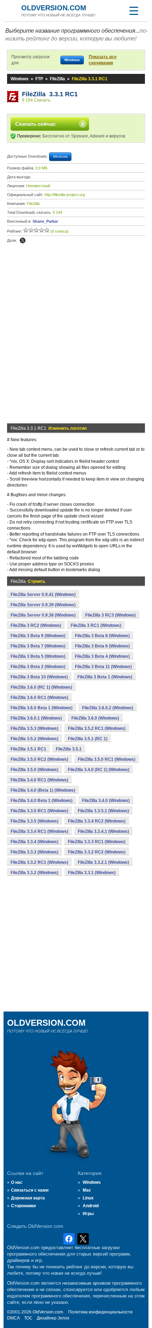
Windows (20, 78)
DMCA (13, 1318)
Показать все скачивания (103, 59)
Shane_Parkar (45, 221)
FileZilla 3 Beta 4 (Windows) (102, 656)
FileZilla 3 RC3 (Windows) (110, 615)
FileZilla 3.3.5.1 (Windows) (103, 810)
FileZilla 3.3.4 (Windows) (34, 841)
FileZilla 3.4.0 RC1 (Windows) (39, 779)
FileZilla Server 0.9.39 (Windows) (43, 604)
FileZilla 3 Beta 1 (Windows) (104, 676)
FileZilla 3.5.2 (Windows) (34, 738)
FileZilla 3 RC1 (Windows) (96, 625)
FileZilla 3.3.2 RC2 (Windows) (96, 852)
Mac (87, 1190)
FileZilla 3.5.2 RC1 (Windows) (96, 728)
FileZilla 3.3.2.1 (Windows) (103, 862)
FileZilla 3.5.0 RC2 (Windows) (39, 759)
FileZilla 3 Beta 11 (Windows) (103, 666)
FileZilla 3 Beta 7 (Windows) (38, 646)
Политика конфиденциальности (100, 1312)
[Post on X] (22, 240)
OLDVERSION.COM (53, 8)
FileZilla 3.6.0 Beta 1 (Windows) (41, 707)
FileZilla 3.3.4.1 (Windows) (103, 831)
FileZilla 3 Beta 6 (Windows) (102, 646)
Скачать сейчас (35, 124)
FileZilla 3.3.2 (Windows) (34, 872)
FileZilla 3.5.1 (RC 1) (87, 738)
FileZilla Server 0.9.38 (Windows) (43, 615)
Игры (88, 1213)
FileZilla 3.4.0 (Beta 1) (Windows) (43, 790)
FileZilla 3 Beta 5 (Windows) (38, 656)
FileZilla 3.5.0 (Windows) (34, 769)
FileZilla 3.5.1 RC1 (28, 749)
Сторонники (23, 1205)
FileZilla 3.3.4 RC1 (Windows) (39, 831)
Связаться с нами (29, 1190)
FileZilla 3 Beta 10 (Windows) (39, 676)
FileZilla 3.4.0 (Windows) (106, 800)
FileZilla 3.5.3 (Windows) (34, 728)
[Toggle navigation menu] (133, 10)
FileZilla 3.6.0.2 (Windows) (107, 707)
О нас (17, 1182)
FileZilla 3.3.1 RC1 (50, 94)
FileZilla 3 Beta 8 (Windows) (102, 635)
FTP (39, 78)
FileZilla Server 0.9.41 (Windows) (43, 594)
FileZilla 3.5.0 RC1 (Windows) (106, 759)
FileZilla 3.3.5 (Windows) (34, 821)
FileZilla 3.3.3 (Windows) (34, 852)
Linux (88, 1198)
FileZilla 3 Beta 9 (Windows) (38, 635)
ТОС (28, 1318)
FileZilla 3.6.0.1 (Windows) (36, 718)
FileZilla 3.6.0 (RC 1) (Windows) (41, 687)
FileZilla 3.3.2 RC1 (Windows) (39, 862)
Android (91, 1205)
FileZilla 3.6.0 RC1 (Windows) (39, 697)
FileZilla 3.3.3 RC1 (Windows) (96, 841)
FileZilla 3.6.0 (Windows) (95, 718)
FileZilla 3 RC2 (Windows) (36, 625)
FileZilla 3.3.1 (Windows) (92, 872)
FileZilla (57, 78)
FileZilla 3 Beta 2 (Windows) (38, 666)
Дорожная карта (28, 1198)
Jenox (63, 1318)
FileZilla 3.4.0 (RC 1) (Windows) (98, 769)
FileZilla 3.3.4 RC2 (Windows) (96, 821)
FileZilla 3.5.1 (69, 749)
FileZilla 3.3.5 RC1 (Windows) (39, 810)
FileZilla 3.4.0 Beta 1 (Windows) (41, 800)
